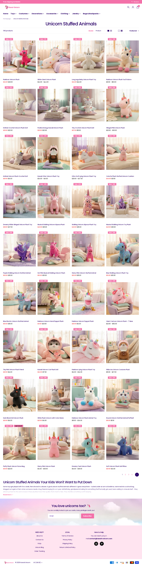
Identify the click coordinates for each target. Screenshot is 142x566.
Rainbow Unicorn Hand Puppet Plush (51, 321)
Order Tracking (39, 551)
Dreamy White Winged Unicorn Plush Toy (17, 224)
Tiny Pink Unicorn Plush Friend (13, 370)
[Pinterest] (102, 544)
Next (137, 475)
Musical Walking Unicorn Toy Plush (118, 224)
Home (5, 13)
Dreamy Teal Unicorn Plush (81, 466)
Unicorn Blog (39, 547)
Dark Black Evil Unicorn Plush (13, 418)
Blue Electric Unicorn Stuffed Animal (16, 321)
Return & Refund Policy (67, 547)
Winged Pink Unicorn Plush (115, 128)
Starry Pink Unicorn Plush (46, 466)
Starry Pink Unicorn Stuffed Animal (84, 273)
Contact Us (39, 540)
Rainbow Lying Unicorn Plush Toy (83, 370)
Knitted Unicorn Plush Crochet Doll (15, 176)
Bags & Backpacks (91, 13)
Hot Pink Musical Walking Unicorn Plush (51, 273)
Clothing (64, 13)
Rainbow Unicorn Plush (11, 79)
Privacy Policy (67, 540)
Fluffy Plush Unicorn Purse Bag (14, 466)
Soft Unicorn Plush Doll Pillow (116, 466)
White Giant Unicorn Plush (47, 79)
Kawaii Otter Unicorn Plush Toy (48, 176)
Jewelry (75, 13)
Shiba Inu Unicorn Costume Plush (118, 370)
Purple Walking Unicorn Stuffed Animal (17, 273)
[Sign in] (133, 7)
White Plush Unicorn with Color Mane (51, 418)
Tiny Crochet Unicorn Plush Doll (83, 128)
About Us (39, 536)
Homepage (7, 19)
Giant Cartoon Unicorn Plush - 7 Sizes (119, 321)
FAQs (39, 543)
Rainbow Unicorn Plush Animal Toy (84, 418)
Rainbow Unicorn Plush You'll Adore (118, 79)
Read (7, 495)
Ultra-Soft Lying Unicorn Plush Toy (84, 176)
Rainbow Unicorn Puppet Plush (83, 321)
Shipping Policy (67, 543)
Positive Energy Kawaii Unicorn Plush (50, 128)
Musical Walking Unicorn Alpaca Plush (51, 224)
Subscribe (87, 516)
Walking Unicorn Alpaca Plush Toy (84, 224)
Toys (13, 13)
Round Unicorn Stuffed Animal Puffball (120, 418)
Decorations (37, 13)
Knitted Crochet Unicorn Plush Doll (15, 128)
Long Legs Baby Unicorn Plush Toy (84, 79)
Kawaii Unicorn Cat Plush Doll (48, 370)
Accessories (51, 13)
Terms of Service (67, 536)
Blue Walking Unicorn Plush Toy (117, 273)
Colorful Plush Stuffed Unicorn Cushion (120, 176)
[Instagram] (96, 544)
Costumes (23, 13)
